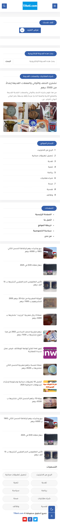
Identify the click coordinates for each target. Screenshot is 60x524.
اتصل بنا (48, 220)
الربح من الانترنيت (45, 150)
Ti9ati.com (19, 514)
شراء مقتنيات (46, 178)
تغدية (50, 162)
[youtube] (24, 519)
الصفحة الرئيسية (43, 215)
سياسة (15, 491)
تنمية (50, 167)
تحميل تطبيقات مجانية (42, 156)
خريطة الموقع (45, 225)
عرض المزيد (33, 30)
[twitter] (35, 519)
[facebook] (30, 519)
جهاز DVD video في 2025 (31, 265)
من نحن (48, 236)
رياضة (50, 173)
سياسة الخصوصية (42, 231)
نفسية (50, 190)
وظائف (49, 195)
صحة (50, 184)
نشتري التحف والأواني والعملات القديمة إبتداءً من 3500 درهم (31, 85)
